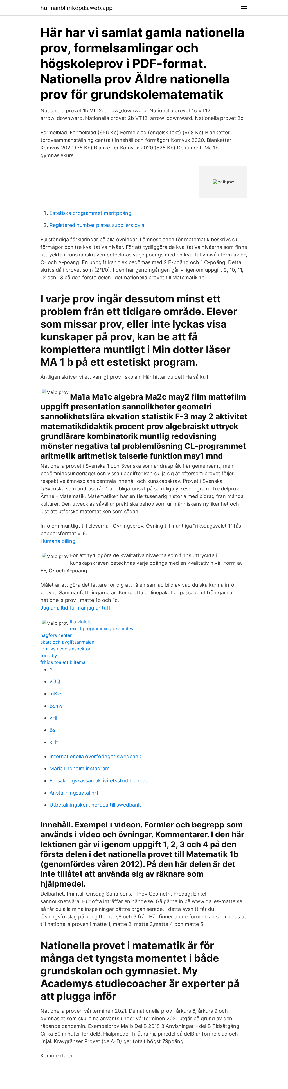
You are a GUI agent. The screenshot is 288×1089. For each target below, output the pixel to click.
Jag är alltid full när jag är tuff (75, 608)
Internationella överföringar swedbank (95, 756)
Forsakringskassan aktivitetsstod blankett (99, 781)
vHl (53, 718)
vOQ (55, 681)
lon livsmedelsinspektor (65, 648)
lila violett (80, 621)
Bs (52, 730)
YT (53, 669)
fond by (48, 655)
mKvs (56, 694)
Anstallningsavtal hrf (74, 793)
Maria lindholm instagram (80, 768)
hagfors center (56, 635)
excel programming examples (101, 628)
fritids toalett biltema (63, 662)
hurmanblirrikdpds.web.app (76, 8)
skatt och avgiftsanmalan (67, 642)
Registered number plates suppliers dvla (97, 225)
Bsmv (56, 706)
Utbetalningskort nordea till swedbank (95, 805)
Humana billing (57, 541)
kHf (54, 742)
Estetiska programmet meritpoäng (90, 213)
